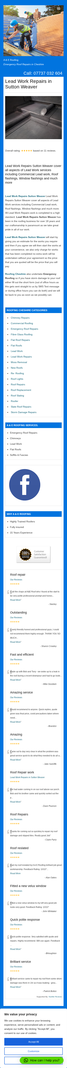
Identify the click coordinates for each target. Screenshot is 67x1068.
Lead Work (17, 351)
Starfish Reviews (55, 997)
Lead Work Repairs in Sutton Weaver (27, 777)
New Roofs (17, 367)
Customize (33, 1051)
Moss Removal (19, 362)
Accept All (33, 1041)
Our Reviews (16, 579)
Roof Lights (17, 378)
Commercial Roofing (22, 323)
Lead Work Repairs (21, 356)
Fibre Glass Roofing (21, 334)
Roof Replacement (21, 390)
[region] (33, 1038)
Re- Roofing (17, 373)
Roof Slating (17, 395)
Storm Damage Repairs (23, 412)
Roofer (14, 401)
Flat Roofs (16, 345)
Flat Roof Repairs (20, 340)
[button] (42, 1060)
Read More (15, 600)
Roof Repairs (18, 384)
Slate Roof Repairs (21, 406)
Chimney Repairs (20, 317)
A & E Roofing (10, 60)
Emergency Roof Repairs (24, 328)
